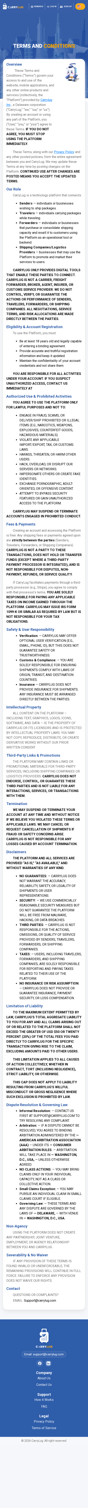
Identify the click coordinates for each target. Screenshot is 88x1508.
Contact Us (44, 1385)
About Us (44, 1378)
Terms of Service (44, 1428)
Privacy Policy (44, 1421)
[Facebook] (39, 1363)
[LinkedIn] (48, 1363)
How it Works (44, 1400)
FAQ (44, 1406)
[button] (80, 6)
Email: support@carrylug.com (44, 1354)
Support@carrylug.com (40, 1300)
